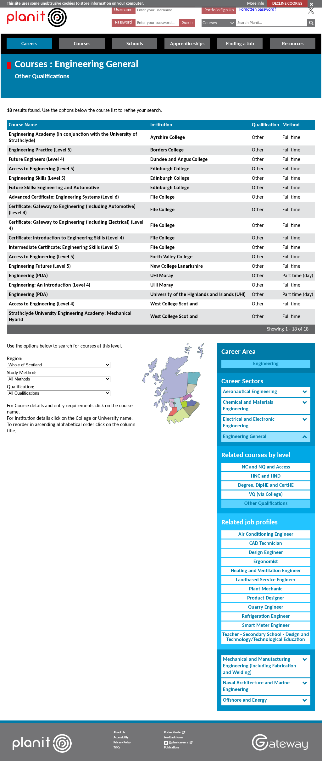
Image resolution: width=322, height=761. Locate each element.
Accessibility (121, 737)
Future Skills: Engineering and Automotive (54, 187)
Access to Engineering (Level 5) (42, 169)
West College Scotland (174, 304)
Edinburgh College (169, 169)
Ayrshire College (167, 137)
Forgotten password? (257, 9)
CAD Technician (265, 543)
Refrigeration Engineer (266, 616)
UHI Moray (161, 275)
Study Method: (21, 372)
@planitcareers (178, 742)
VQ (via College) (266, 494)
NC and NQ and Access (266, 467)
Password (123, 22)
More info (255, 4)
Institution (161, 125)
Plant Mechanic (265, 589)
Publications (171, 747)
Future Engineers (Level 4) (36, 159)
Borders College (167, 150)
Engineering (266, 363)
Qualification (265, 125)
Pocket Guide (172, 732)
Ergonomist (265, 561)
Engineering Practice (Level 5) (40, 150)
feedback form (173, 737)
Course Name (23, 125)
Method (291, 125)
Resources (292, 44)
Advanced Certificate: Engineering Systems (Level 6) (64, 197)
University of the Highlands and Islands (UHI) (198, 294)
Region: (14, 358)
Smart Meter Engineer (266, 625)
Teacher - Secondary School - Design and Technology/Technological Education (265, 637)
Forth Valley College (171, 257)
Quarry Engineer (265, 607)
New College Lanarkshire (176, 266)
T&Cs (117, 747)
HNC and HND (265, 476)
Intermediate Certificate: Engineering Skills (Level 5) (64, 247)
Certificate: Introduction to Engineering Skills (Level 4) (66, 238)
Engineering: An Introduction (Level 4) (49, 285)
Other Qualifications (265, 503)
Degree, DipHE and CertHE (266, 485)
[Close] (311, 4)
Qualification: (20, 387)
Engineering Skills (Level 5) (37, 178)
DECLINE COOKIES (287, 4)
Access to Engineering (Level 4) (42, 304)
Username (123, 10)
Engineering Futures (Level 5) (40, 266)
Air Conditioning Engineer (265, 534)
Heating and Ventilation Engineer (266, 570)
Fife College (162, 197)
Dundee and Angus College (179, 159)
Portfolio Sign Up (219, 10)
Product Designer (265, 598)
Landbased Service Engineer (266, 580)
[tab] (265, 392)
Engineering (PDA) (28, 275)
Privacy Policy (122, 742)
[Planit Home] (37, 30)
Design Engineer (266, 552)
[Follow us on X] (311, 10)
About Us (119, 732)
